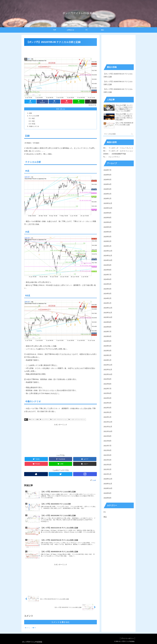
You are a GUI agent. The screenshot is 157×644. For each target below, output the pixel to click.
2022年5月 (107, 398)
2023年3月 (107, 351)
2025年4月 (107, 232)
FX (27, 419)
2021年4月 (107, 460)
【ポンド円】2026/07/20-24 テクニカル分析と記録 (118, 75)
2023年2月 (107, 355)
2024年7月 (107, 275)
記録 (30, 113)
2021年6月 (107, 450)
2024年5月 (107, 284)
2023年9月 (107, 322)
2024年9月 (107, 265)
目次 (58, 109)
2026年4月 (107, 184)
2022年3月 (107, 408)
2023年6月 (107, 336)
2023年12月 (108, 308)
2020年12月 (108, 479)
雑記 (105, 517)
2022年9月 (107, 379)
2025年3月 (107, 237)
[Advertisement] (60, 51)
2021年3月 (107, 465)
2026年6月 (107, 175)
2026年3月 (107, 189)
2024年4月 (107, 289)
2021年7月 (107, 446)
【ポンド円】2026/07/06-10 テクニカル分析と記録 (118, 83)
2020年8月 (107, 498)
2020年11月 (108, 484)
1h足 (33, 121)
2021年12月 (108, 422)
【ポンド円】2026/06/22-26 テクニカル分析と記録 (118, 90)
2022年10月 (108, 374)
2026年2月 (107, 194)
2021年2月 (107, 469)
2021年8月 (107, 441)
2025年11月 (108, 203)
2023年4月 (107, 346)
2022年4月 (107, 403)
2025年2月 (107, 241)
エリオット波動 (35, 419)
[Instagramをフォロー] (85, 474)
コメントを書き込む (60, 622)
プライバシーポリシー (127, 638)
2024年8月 (107, 270)
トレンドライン (45, 419)
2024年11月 (108, 255)
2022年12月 (108, 365)
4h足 (33, 118)
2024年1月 (107, 303)
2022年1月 (107, 417)
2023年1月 (107, 360)
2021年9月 (107, 436)
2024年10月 (108, 260)
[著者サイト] (36, 474)
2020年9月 (107, 493)
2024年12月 (108, 251)
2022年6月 (107, 393)
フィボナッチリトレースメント (77, 419)
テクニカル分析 (34, 116)
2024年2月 (107, 298)
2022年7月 (107, 389)
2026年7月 (107, 170)
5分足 (33, 124)
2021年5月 (107, 455)
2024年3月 (107, 293)
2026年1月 (107, 198)
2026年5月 (107, 179)
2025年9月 (107, 213)
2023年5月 (107, 341)
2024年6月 (107, 279)
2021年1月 (107, 474)
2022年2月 (107, 412)
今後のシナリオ (34, 126)
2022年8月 (107, 384)
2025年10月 (108, 208)
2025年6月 (107, 222)
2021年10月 (108, 431)
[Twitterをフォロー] (60, 474)
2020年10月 (108, 488)
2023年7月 (107, 331)
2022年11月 (108, 369)
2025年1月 (107, 246)
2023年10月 (108, 317)
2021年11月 (108, 427)
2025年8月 (107, 217)
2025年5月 (107, 227)
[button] (131, 134)
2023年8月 (107, 327)
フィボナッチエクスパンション (59, 419)
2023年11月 (108, 313)
